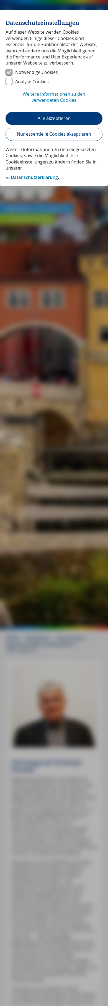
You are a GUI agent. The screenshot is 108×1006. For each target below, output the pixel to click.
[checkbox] (54, 72)
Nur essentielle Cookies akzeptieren (54, 134)
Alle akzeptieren (54, 118)
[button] (54, 100)
